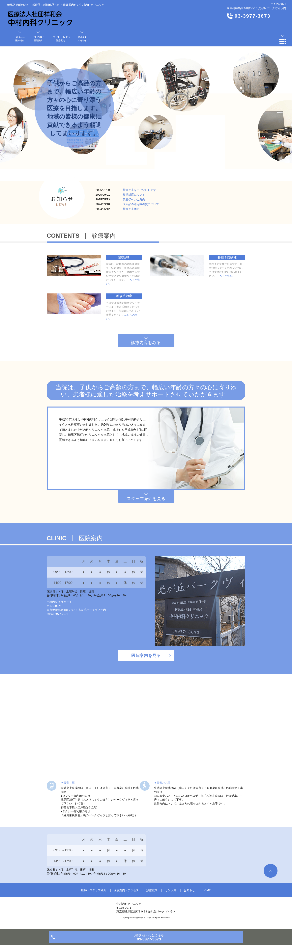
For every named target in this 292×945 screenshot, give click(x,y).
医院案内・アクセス (126, 890)
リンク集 (170, 890)
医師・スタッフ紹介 (93, 890)
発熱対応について (134, 194)
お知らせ (189, 890)
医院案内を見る (146, 655)
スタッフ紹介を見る (146, 498)
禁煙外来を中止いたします (139, 189)
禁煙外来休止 (131, 209)
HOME (206, 890)
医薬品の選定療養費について (141, 204)
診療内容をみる (146, 342)
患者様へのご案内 (134, 199)
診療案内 (152, 890)
